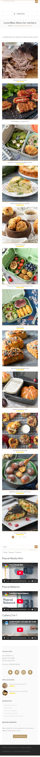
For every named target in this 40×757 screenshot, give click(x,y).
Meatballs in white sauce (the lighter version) (20, 162)
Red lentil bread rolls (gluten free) (20, 368)
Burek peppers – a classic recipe (20, 121)
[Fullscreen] (35, 581)
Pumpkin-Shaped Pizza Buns (20, 409)
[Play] (4, 581)
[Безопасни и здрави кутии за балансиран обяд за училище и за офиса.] (20, 7)
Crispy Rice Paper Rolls (20, 533)
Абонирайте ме (20, 736)
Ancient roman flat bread (17, 684)
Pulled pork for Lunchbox (20, 80)
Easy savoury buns (20, 245)
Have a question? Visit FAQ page (13, 716)
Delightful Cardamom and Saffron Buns (20, 492)
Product (18, 552)
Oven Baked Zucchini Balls (20, 450)
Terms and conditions (10, 710)
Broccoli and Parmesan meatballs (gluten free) (20, 286)
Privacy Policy (8, 708)
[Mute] (32, 581)
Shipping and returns (10, 705)
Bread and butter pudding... (18, 691)
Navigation (21, 14)
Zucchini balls (20, 327)
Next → (25, 537)
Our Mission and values (11, 713)
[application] (20, 573)
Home (10, 25)
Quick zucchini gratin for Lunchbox (20, 203)
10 (20, 537)
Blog (5, 552)
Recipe (12, 552)
